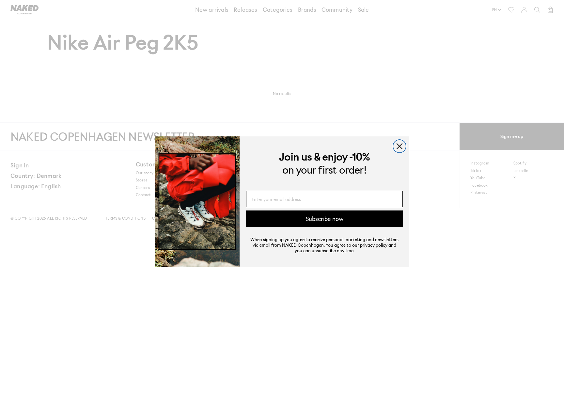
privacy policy (373, 245)
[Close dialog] (399, 146)
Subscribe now (324, 218)
